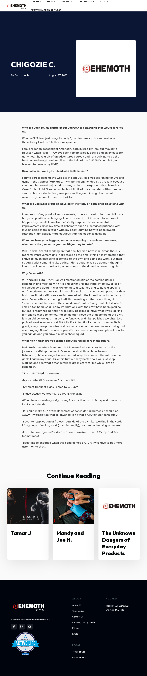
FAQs (75, 633)
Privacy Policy (79, 657)
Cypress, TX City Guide (83, 622)
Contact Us (77, 616)
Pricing (75, 628)
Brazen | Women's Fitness (46, 10)
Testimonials (78, 610)
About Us (77, 605)
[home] (17, 5)
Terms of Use (78, 651)
